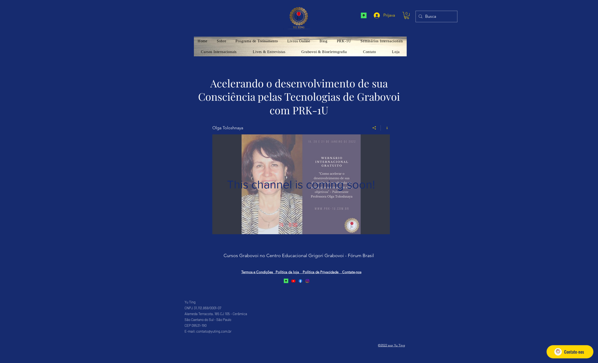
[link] (406, 15)
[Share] (374, 128)
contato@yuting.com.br (213, 331)
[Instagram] (307, 281)
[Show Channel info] (385, 128)
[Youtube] (293, 281)
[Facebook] (300, 281)
